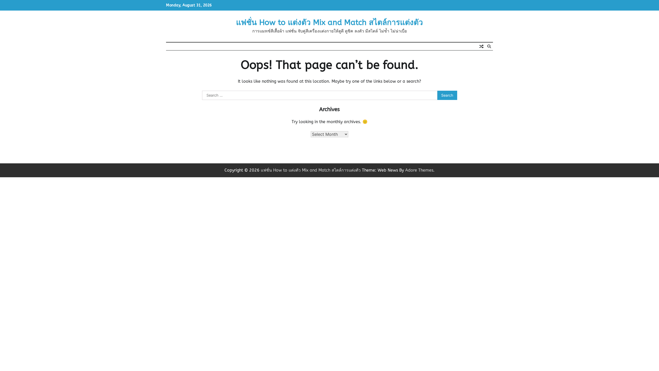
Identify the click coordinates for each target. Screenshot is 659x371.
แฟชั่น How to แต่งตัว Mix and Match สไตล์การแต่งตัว (329, 22)
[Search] (489, 46)
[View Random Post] (481, 46)
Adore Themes (419, 170)
